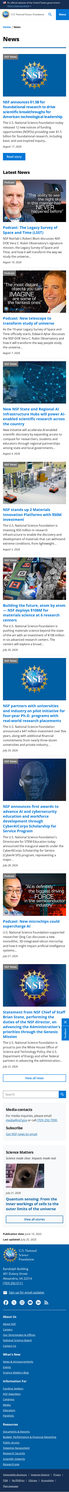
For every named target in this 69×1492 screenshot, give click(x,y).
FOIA (5, 1480)
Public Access (11, 1442)
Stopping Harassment (16, 1448)
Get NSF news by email (21, 1134)
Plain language (10, 1486)
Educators (9, 1410)
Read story (14, 157)
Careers (8, 1329)
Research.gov (11, 1464)
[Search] (50, 14)
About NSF (9, 1324)
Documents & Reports (16, 1431)
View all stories (34, 1219)
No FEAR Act (18, 1480)
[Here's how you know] (34, 4)
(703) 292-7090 (47, 1120)
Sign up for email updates (26, 1292)
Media (7, 1405)
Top (62, 1220)
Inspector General (40, 1474)
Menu (62, 14)
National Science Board (17, 1340)
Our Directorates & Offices (19, 1335)
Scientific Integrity (14, 1459)
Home (7, 27)
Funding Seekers (13, 1388)
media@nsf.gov (16, 1120)
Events (7, 1367)
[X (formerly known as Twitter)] (14, 1302)
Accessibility (47, 1480)
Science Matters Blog (16, 1372)
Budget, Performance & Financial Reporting (29, 1437)
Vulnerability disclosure (15, 1474)
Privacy (57, 1474)
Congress (8, 1399)
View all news (34, 1078)
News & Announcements (18, 1361)
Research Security (14, 1453)
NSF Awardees (12, 1394)
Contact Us (9, 1346)
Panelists (8, 1415)
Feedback (65, 1033)
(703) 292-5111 (13, 1283)
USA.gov (33, 1480)
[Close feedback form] (65, 1022)
